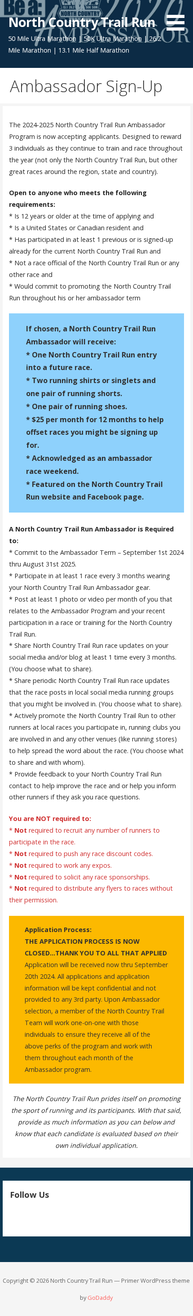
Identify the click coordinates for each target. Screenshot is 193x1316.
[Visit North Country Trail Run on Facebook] (30, 1216)
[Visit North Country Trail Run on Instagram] (15, 1216)
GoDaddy (100, 1298)
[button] (178, 17)
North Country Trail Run (81, 22)
